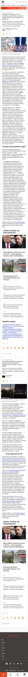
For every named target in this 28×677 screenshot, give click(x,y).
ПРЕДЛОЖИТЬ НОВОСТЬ (14, 635)
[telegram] (17, 663)
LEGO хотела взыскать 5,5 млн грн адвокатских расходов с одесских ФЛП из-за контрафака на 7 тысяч (13, 288)
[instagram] (10, 663)
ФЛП (6, 353)
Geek (22, 670)
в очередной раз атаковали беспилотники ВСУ (14, 459)
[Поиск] (23, 2)
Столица (6, 670)
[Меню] (26, 2)
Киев (10, 353)
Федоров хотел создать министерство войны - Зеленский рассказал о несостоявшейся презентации (13, 306)
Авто (19, 670)
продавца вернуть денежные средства (13, 64)
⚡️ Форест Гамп (11, 8)
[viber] (21, 663)
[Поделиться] (7, 34)
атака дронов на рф (6, 623)
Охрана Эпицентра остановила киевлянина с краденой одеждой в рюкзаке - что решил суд (12, 330)
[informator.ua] (3, 2)
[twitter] (14, 663)
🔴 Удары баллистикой (21, 8)
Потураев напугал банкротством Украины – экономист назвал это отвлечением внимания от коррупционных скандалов (14, 296)
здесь (3, 227)
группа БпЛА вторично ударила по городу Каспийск (13, 471)
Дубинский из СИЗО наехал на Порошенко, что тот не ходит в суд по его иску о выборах (13, 326)
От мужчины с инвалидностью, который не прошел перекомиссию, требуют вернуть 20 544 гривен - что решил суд (12, 336)
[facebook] (6, 663)
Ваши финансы (13, 670)
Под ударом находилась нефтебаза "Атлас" (12, 501)
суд (2, 353)
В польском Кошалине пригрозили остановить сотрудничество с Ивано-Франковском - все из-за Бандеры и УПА (13, 315)
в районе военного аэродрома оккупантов (14, 414)
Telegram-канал (20, 222)
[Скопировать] (10, 34)
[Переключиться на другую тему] (20, 2)
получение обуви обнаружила (11, 80)
